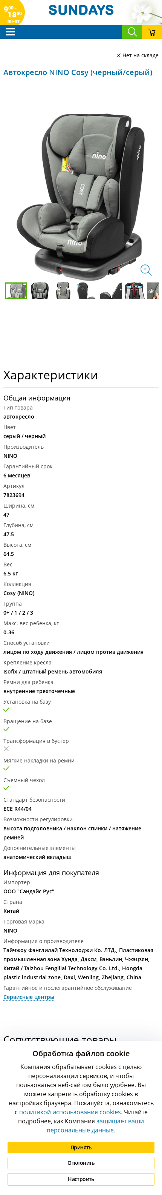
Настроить (81, 1179)
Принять (81, 1147)
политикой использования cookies (70, 1112)
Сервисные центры (28, 996)
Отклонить (81, 1162)
